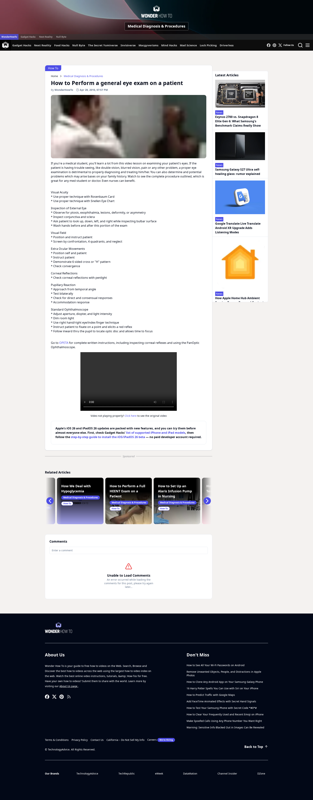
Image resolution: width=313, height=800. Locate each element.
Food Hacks (61, 45)
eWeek (159, 773)
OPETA (63, 343)
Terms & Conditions (57, 740)
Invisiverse (128, 45)
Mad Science (188, 45)
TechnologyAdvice (87, 773)
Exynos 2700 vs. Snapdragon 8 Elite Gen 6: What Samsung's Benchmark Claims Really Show (238, 121)
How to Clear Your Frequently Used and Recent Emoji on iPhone (225, 714)
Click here (131, 415)
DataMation (190, 773)
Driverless (226, 45)
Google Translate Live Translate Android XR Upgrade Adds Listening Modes (237, 228)
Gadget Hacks (28, 36)
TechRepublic (126, 773)
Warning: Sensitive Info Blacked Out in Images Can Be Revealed (225, 727)
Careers (160, 739)
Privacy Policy (80, 740)
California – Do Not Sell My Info (125, 740)
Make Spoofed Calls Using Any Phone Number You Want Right (224, 721)
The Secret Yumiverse (103, 45)
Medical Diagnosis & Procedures (156, 26)
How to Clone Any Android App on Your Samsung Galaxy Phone (225, 682)
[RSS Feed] (69, 697)
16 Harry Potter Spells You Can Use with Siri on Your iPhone (222, 688)
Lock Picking (208, 45)
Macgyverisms (148, 45)
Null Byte (61, 36)
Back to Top (253, 746)
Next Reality (46, 36)
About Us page (68, 686)
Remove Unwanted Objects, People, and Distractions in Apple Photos (224, 673)
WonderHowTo (9, 36)
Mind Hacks (169, 45)
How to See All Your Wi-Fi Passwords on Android (216, 665)
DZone (261, 773)
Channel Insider (227, 773)
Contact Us (97, 740)
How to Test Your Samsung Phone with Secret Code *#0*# (222, 708)
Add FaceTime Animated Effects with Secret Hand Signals (221, 701)
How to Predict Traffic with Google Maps (211, 695)
